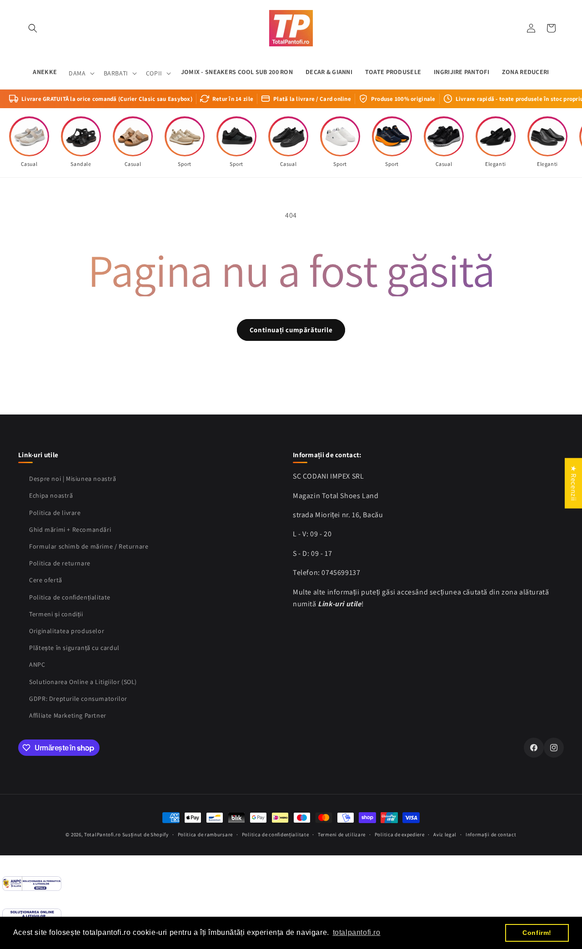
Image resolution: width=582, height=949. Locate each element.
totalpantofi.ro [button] (357, 932)
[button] (33, 28)
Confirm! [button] (537, 932)
